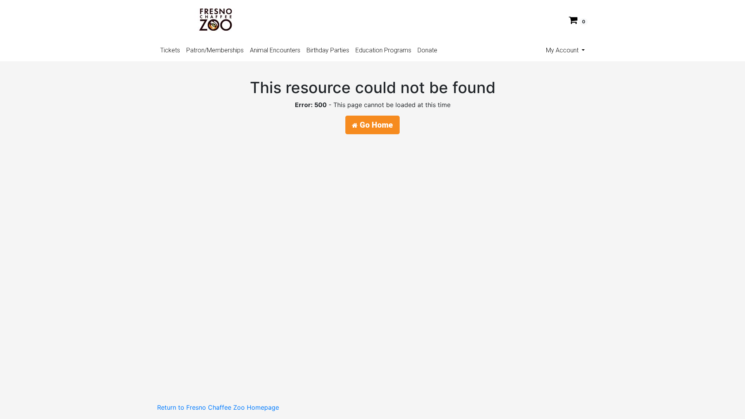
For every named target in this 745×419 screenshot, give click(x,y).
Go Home (375, 125)
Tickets (170, 50)
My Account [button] (563, 50)
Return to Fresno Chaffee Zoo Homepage (218, 407)
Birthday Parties (328, 50)
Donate (427, 50)
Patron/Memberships (215, 50)
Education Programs (383, 50)
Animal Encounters (275, 50)
